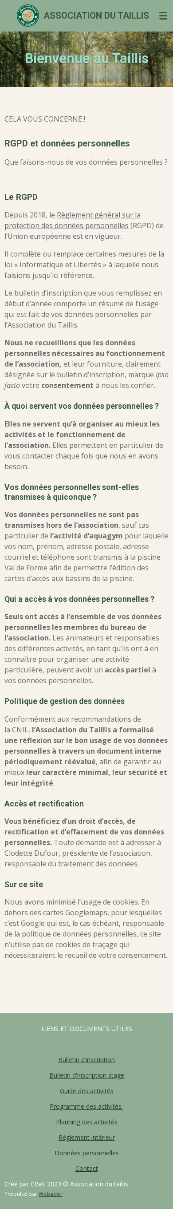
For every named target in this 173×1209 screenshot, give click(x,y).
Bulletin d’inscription (86, 1059)
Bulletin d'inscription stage (86, 1075)
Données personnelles (87, 1153)
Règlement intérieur (87, 1137)
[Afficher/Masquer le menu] (163, 15)
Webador (51, 1193)
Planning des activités (87, 1122)
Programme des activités (86, 1106)
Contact (86, 1168)
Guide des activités (87, 1091)
